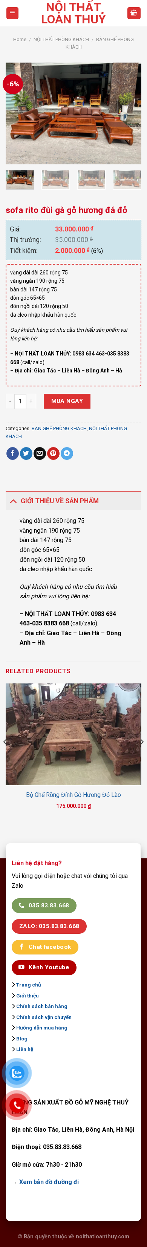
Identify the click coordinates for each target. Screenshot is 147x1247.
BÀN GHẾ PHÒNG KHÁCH (59, 428)
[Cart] (134, 13)
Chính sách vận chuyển (44, 1017)
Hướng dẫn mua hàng (41, 1028)
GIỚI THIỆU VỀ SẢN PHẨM (60, 501)
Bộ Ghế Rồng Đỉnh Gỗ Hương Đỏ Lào (73, 794)
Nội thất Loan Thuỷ (73, 13)
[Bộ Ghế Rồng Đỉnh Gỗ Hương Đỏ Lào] (73, 734)
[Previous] (17, 113)
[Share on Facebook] (12, 453)
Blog (22, 1039)
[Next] (129, 113)
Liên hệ (24, 1049)
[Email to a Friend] (40, 453)
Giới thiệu (27, 996)
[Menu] (12, 13)
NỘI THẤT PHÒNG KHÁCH (61, 39)
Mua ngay (67, 401)
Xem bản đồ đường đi (49, 1182)
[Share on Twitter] (26, 453)
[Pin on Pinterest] (53, 453)
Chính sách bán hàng (41, 1006)
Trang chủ (28, 985)
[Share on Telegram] (67, 453)
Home (19, 39)
